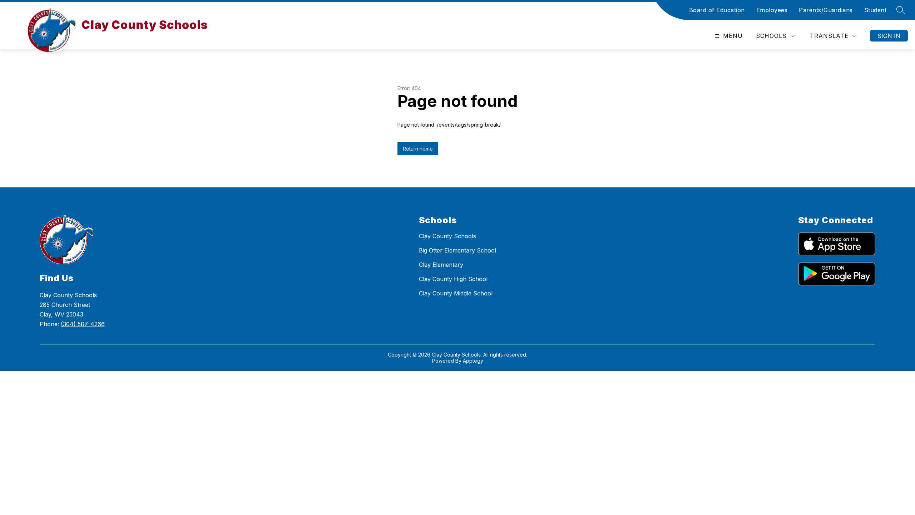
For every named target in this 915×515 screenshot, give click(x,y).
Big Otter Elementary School (457, 250)
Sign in (888, 35)
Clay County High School (453, 279)
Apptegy (473, 361)
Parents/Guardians (826, 10)
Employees (772, 10)
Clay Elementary (441, 264)
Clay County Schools (447, 236)
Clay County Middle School (456, 293)
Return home (418, 149)
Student (875, 10)
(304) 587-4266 (83, 324)
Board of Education (717, 10)
